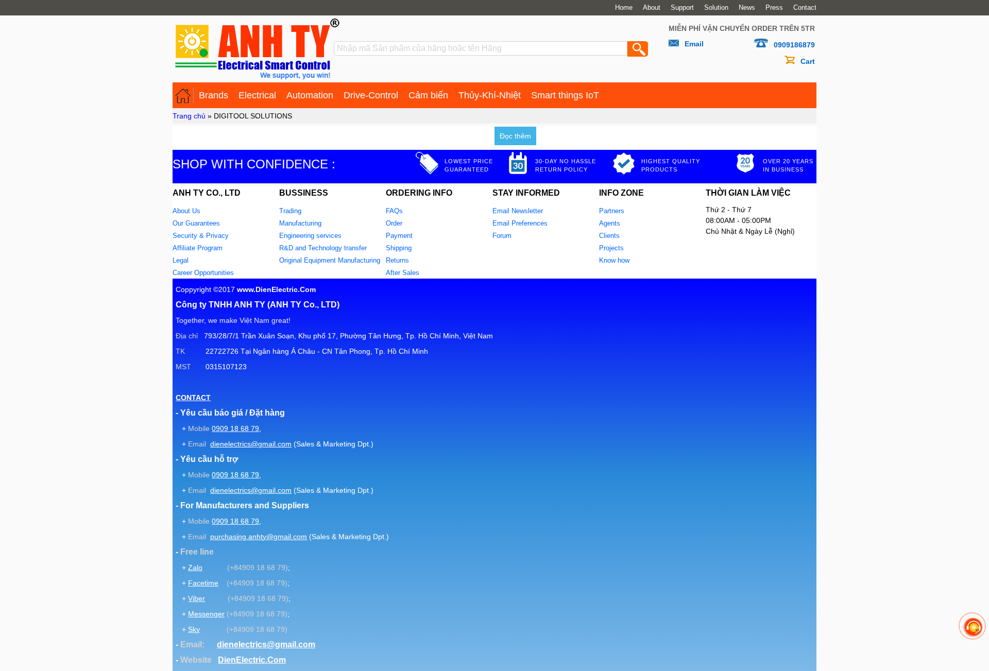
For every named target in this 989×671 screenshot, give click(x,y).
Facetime (203, 583)
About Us (186, 211)
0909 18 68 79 (235, 428)
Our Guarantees (196, 223)
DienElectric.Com (252, 660)
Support (682, 7)
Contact (804, 7)
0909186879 (794, 45)
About (651, 7)
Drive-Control (371, 95)
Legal (181, 260)
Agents (609, 223)
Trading (290, 211)
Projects (611, 248)
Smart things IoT (565, 95)
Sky (194, 629)
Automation (309, 95)
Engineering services (310, 235)
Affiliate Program (198, 248)
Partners (611, 211)
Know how (614, 260)
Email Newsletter (517, 211)
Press (774, 7)
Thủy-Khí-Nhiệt (489, 95)
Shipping (399, 248)
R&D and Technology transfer (323, 248)
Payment (399, 235)
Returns (397, 260)
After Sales (402, 273)
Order (394, 223)
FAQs (394, 211)
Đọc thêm (515, 136)
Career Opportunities (203, 273)
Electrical (257, 95)
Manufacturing (300, 223)
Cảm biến (428, 95)
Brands (213, 95)
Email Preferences (520, 223)
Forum (501, 235)
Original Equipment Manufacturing (329, 260)
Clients (609, 235)
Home (624, 7)
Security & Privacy (201, 235)
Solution (716, 7)
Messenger (206, 614)
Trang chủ (189, 116)
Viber (196, 598)
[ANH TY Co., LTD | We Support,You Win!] (183, 95)
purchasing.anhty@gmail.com (258, 536)
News (747, 7)
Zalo (195, 567)
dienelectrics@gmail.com (251, 444)
